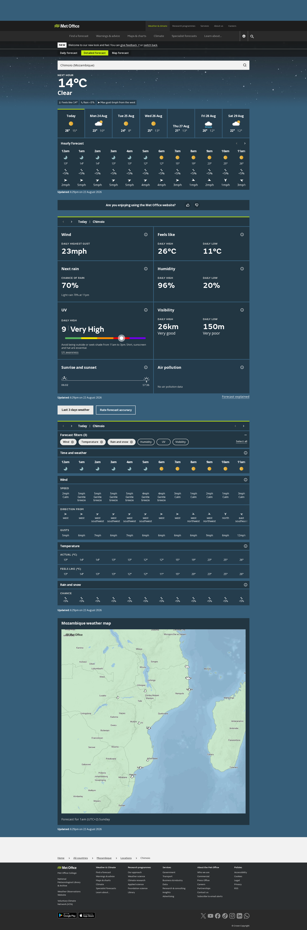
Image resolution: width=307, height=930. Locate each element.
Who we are (203, 872)
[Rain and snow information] (245, 585)
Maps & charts (137, 36)
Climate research (136, 880)
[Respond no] (196, 205)
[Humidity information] (242, 269)
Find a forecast (78, 36)
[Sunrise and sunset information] (145, 367)
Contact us (203, 892)
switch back (150, 45)
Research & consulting (174, 888)
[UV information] (145, 310)
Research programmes (183, 26)
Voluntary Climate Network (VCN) (67, 902)
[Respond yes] (188, 205)
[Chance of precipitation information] (145, 269)
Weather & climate (157, 26)
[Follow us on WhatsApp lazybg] (246, 915)
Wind (64, 442)
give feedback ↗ (130, 45)
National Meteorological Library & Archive (69, 882)
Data (165, 884)
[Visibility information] (242, 310)
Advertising (168, 896)
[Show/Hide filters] (245, 435)
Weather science (136, 876)
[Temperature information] (245, 546)
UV (163, 442)
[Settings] (244, 36)
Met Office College (67, 873)
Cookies (238, 876)
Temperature (88, 442)
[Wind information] (245, 480)
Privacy (238, 884)
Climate (159, 36)
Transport (168, 876)
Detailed (95, 53)
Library (131, 892)
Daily (68, 53)
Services (205, 26)
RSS (236, 888)
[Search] (243, 64)
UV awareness (70, 352)
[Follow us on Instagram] (232, 915)
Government (169, 872)
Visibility (180, 442)
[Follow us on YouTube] (210, 915)
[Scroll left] (236, 143)
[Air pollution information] (242, 367)
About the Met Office (208, 867)
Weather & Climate (106, 867)
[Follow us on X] (203, 915)
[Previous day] (63, 222)
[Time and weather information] (245, 453)
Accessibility (240, 872)
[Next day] (71, 222)
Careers (232, 26)
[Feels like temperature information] (242, 234)
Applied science (136, 884)
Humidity (146, 442)
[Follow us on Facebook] (217, 915)
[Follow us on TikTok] (225, 915)
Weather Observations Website (69, 893)
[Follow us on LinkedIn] (239, 915)
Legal (237, 880)
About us (218, 26)
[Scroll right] (245, 143)
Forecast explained (235, 397)
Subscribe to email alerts (210, 896)
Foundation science (138, 888)
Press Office (203, 880)
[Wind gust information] (145, 234)
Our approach (135, 872)
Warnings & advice (108, 36)
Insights (167, 892)
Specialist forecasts (184, 36)
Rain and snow (118, 442)
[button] (187, 667)
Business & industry (173, 880)
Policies (238, 867)
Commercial (203, 876)
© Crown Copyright (240, 926)
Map (120, 53)
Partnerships (203, 888)
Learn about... (213, 36)
